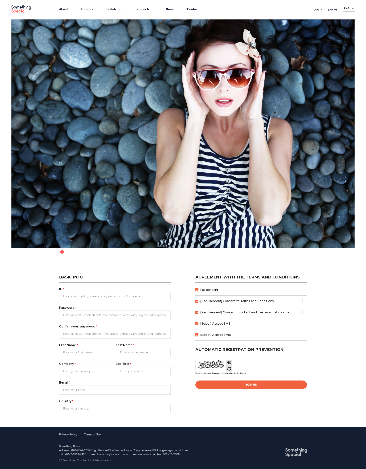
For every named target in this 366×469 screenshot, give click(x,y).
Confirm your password (78, 326)
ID (61, 289)
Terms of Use (92, 434)
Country (66, 401)
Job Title (123, 364)
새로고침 (229, 369)
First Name (68, 345)
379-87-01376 (171, 454)
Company (67, 364)
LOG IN (318, 9)
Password (68, 308)
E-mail (64, 382)
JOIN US (332, 9)
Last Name (125, 345)
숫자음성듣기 (229, 363)
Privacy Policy (68, 434)
